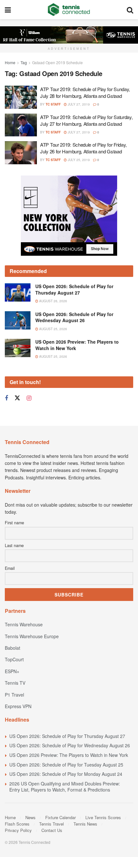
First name (14, 523)
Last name (14, 545)
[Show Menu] (8, 9)
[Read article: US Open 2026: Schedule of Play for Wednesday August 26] (17, 320)
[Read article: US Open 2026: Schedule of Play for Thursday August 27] (17, 292)
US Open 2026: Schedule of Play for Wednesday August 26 (74, 317)
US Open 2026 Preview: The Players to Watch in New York (77, 345)
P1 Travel (14, 694)
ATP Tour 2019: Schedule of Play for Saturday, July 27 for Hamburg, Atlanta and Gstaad (86, 120)
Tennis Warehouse (24, 624)
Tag (24, 62)
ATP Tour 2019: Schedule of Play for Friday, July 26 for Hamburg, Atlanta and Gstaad (83, 148)
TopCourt (14, 659)
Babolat (12, 648)
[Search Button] (130, 9)
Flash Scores (17, 824)
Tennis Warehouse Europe (32, 636)
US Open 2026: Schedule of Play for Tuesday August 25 (66, 764)
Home (10, 62)
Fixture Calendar (60, 817)
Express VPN (18, 706)
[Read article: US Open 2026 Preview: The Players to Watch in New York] (17, 348)
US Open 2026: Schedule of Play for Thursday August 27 (74, 289)
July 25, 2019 (78, 160)
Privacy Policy (18, 830)
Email (10, 568)
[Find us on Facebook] (6, 398)
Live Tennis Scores (103, 817)
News (30, 817)
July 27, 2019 (78, 104)
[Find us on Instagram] (29, 398)
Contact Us (51, 830)
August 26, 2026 (52, 301)
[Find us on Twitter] (17, 398)
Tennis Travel (51, 824)
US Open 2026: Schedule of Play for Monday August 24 (65, 774)
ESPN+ (12, 671)
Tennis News (85, 824)
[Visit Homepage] (69, 9)
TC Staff (53, 104)
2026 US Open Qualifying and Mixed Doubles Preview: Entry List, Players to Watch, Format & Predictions (64, 786)
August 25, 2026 (52, 329)
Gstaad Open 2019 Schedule (57, 62)
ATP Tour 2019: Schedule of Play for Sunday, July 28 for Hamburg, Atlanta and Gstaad (85, 92)
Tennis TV (15, 683)
